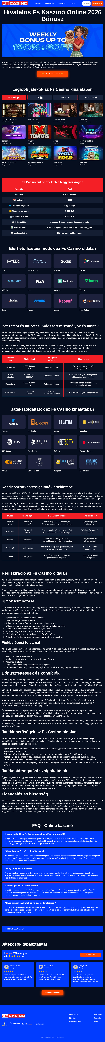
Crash (63, 97)
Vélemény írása (90, 955)
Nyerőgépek (89, 97)
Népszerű (12, 97)
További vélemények (52, 992)
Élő (38, 97)
